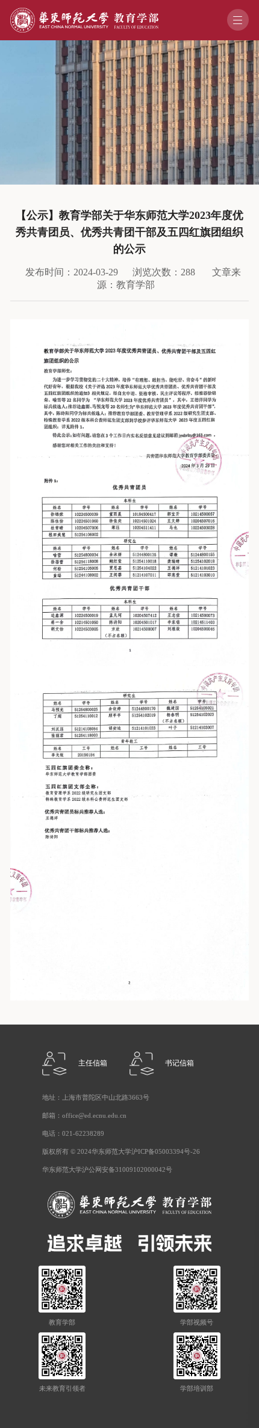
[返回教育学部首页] (84, 11)
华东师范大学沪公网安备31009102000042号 (107, 1169)
